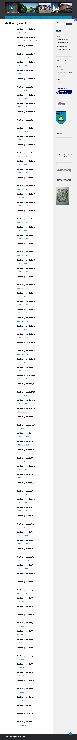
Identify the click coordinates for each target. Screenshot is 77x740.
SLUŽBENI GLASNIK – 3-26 (23, 57)
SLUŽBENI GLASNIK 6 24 (22, 139)
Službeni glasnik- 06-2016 (22, 576)
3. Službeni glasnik (24, 708)
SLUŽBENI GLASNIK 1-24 (22, 181)
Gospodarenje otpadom (62, 63)
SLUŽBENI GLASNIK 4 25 (22, 98)
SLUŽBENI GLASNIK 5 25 (22, 90)
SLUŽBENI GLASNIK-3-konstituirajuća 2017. (27, 552)
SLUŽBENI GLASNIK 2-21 (22, 362)
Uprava (22, 17)
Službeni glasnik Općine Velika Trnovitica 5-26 (27, 40)
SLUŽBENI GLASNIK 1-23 (22, 247)
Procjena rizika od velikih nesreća (64, 33)
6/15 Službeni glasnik (23, 642)
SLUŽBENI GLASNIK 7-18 (22, 461)
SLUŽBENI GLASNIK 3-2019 (23, 436)
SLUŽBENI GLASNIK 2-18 (22, 502)
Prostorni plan (60, 57)
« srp (57, 163)
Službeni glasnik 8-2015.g (22, 626)
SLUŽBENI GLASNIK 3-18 (22, 494)
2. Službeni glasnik (24, 717)
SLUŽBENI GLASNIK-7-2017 (23, 519)
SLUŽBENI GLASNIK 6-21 (22, 329)
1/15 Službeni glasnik (23, 684)
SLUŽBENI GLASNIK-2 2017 (23, 560)
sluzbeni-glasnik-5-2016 (22, 585)
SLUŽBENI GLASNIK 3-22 (22, 280)
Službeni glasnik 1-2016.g (22, 618)
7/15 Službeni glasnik (21, 634)
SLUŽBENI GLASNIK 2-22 (22, 288)
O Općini (15, 17)
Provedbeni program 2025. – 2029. (64, 75)
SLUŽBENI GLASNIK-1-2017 (23, 568)
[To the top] (70, 733)
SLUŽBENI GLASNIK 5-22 (22, 263)
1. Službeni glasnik (24, 725)
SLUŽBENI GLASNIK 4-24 (22, 156)
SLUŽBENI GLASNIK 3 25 (22, 106)
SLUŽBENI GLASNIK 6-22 (22, 255)
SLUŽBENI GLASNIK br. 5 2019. (24, 420)
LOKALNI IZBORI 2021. (62, 138)
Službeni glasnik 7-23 (21, 197)
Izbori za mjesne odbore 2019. (63, 46)
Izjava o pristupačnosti (42, 17)
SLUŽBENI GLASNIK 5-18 (22, 477)
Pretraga (57, 22)
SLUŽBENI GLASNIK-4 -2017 (23, 543)
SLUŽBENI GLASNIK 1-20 (22, 411)
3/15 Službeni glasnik (23, 667)
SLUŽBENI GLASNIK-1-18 (22, 510)
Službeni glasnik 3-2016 (22, 601)
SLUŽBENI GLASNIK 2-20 (22, 403)
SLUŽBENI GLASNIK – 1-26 (23, 73)
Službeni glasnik (20, 659)
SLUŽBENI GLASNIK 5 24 (22, 148)
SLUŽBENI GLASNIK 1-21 (22, 370)
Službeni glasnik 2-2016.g (22, 609)
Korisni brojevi (60, 69)
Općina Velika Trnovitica (17, 736)
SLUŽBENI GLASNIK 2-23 (22, 238)
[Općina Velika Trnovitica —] (38, 7)
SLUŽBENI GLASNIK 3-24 (22, 164)
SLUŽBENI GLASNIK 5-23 (22, 214)
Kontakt (58, 82)
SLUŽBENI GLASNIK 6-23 (22, 205)
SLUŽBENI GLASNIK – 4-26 (23, 49)
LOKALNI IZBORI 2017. (62, 136)
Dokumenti (30, 17)
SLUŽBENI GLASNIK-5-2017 (23, 535)
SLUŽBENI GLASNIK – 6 (22, 32)
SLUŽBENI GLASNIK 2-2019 (23, 444)
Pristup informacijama (61, 66)
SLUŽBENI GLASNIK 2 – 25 (23, 115)
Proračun (59, 36)
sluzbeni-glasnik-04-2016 (22, 593)
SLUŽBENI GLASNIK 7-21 (22, 321)
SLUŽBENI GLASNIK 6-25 (22, 82)
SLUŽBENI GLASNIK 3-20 (22, 395)
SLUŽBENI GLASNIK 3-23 (22, 230)
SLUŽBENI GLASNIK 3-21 (22, 354)
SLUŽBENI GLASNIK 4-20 (22, 387)
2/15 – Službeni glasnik (23, 675)
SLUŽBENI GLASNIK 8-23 (22, 189)
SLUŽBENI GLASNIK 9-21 (22, 304)
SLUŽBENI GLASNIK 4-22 (22, 271)
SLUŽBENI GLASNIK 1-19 (22, 453)
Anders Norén (12, 737)
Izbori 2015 (59, 133)
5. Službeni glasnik (24, 692)
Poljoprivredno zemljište (62, 60)
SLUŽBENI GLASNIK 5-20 (22, 379)
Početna (8, 17)
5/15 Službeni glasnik (23, 651)
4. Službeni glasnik (24, 700)
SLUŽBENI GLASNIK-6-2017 (23, 527)
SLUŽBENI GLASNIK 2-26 (22, 65)
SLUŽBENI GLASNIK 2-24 (22, 172)
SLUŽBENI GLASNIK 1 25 (22, 123)
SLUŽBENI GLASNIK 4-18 (22, 486)
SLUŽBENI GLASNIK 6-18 (22, 469)
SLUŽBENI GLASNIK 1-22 (22, 296)
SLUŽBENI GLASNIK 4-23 (22, 222)
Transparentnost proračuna (62, 39)
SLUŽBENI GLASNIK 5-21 (22, 337)
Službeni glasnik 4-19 (21, 428)
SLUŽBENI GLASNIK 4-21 (22, 346)
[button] (75, 19)
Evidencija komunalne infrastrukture (64, 72)
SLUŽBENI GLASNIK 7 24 (22, 131)
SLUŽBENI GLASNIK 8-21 (22, 313)
